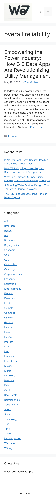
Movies (8, 366)
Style (7, 414)
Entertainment (12, 288)
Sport (7, 409)
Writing (8, 448)
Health (8, 327)
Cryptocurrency (13, 274)
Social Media (11, 404)
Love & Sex (10, 361)
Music (7, 370)
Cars (7, 254)
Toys (7, 428)
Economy (13, 136)
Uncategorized (12, 438)
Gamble (8, 308)
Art (6, 221)
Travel (7, 433)
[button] (40, 11)
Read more (36, 127)
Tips (6, 424)
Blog (6, 235)
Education (10, 283)
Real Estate (10, 395)
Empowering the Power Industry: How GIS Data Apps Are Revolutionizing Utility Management (27, 64)
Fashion (8, 293)
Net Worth (10, 375)
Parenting (9, 380)
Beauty (8, 230)
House (8, 337)
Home (7, 332)
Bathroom (10, 225)
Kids (6, 346)
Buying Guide (12, 245)
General (8, 322)
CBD (6, 259)
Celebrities (10, 264)
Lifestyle (9, 356)
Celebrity (9, 269)
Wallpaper (10, 443)
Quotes (8, 390)
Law (6, 351)
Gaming (8, 317)
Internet (8, 341)
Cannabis (9, 250)
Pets (6, 385)
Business (9, 240)
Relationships (12, 399)
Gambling (9, 312)
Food (7, 303)
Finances (9, 298)
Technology (11, 419)
